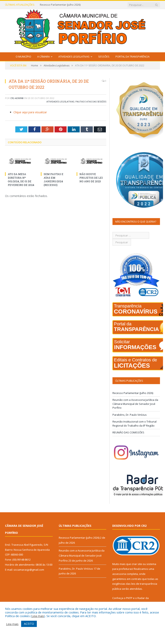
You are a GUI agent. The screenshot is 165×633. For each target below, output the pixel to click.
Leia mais (38, 616)
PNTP (129, 598)
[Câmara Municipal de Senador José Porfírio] (82, 30)
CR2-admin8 (17, 98)
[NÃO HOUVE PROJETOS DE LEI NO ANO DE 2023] (91, 161)
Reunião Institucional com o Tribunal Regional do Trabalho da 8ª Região (134, 423)
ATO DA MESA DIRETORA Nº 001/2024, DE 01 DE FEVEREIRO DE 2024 (21, 179)
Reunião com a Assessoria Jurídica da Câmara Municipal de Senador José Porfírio (64, 4)
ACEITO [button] (29, 624)
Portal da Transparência (133, 56)
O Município (23, 56)
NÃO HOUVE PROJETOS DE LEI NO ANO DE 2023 (91, 177)
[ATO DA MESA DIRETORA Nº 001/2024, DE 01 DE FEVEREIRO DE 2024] (20, 161)
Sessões (103, 56)
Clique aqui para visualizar (30, 112)
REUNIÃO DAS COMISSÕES (128, 432)
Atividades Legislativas (74, 56)
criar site (137, 564)
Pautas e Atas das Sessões (90, 101)
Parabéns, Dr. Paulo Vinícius (129, 415)
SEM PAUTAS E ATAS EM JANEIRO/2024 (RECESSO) (53, 179)
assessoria (119, 574)
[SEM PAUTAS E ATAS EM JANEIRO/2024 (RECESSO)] (56, 161)
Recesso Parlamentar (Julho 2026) (132, 393)
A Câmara (43, 56)
